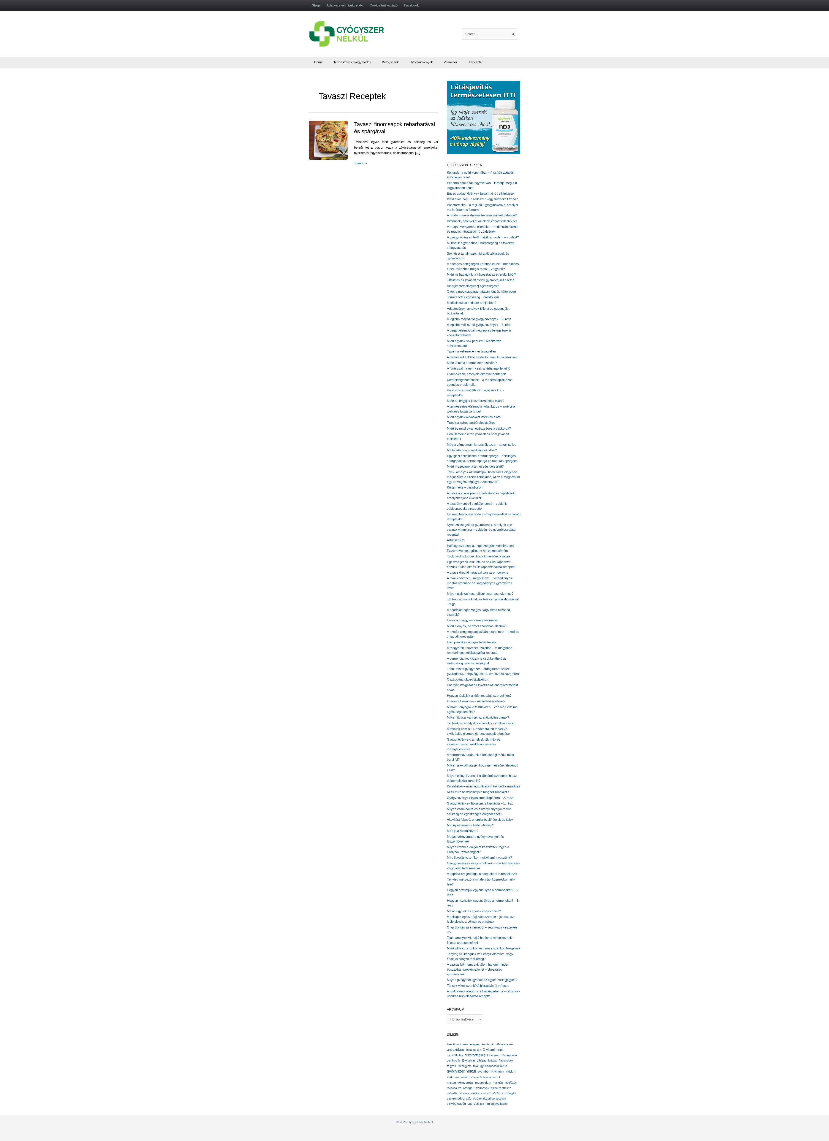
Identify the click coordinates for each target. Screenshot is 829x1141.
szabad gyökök (490, 1093)
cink (500, 1049)
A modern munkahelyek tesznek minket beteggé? (482, 215)
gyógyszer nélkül (461, 1071)
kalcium (511, 1071)
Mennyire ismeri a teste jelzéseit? (470, 825)
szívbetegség (456, 1103)
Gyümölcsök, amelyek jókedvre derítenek (476, 374)
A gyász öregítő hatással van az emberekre (477, 572)
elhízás (481, 1060)
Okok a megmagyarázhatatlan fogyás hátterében (481, 291)
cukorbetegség (475, 1055)
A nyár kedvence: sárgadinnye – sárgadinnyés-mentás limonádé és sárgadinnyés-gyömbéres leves (480, 583)
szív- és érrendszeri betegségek (486, 1098)
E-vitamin (468, 1060)
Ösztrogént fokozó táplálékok (467, 679)
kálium (464, 1077)
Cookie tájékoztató (384, 5)
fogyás (451, 1066)
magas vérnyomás (460, 1082)
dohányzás (453, 1060)
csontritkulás (455, 1055)
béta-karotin (473, 1049)
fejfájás (492, 1060)
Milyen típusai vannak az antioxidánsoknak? (478, 717)
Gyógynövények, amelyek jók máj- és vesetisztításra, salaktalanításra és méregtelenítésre (473, 744)
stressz (464, 1093)
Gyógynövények (421, 62)
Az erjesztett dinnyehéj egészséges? (473, 286)
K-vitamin (497, 1071)
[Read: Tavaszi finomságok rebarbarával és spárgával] (335, 140)
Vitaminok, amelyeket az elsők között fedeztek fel (482, 221)
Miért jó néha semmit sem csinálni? (472, 363)
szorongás (509, 1093)
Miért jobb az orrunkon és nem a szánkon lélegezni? (483, 948)
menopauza (454, 1088)
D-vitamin (493, 1055)
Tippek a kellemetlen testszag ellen (471, 351)
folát (476, 1066)
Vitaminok (451, 62)
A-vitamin (488, 1044)
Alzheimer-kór (505, 1044)
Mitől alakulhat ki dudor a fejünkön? (471, 303)
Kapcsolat (475, 62)
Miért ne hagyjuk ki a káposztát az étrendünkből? (481, 274)
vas (470, 1103)
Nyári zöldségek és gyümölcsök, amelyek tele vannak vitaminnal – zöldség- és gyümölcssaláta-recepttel (481, 529)
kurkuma (453, 1077)
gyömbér (484, 1071)
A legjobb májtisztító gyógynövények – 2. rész (479, 319)
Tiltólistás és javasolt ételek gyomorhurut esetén (480, 280)
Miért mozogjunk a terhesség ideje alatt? (475, 466)
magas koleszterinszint (485, 1077)
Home (318, 62)
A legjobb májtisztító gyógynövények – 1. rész (479, 325)
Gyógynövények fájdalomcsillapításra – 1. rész (480, 803)
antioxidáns (456, 1049)
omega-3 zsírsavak (476, 1088)
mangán (498, 1082)
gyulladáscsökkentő (493, 1066)
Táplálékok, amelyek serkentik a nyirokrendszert (481, 723)
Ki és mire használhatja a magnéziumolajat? (478, 792)
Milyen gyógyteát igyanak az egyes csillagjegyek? (482, 980)
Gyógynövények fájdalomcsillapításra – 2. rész (480, 798)
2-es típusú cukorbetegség (463, 1044)
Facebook (411, 5)
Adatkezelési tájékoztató (344, 5)
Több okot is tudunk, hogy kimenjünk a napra (478, 556)
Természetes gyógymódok (352, 62)
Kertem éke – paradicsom (465, 487)
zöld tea (479, 1103)
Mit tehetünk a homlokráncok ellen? (472, 450)
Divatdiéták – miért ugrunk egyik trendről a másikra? (483, 786)
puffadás (452, 1093)
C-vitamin (489, 1049)
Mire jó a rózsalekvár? (462, 831)
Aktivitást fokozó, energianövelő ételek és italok (480, 819)
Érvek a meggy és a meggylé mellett (472, 620)
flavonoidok (506, 1060)
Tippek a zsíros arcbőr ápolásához (471, 422)
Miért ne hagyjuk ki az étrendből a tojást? (475, 401)
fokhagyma (464, 1066)
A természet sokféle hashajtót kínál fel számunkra (482, 357)
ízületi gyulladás (497, 1103)
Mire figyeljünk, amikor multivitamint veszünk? (479, 857)
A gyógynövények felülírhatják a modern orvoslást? (483, 237)
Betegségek (390, 62)
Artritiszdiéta (455, 540)
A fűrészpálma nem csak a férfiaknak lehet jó (478, 368)
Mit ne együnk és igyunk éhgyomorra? (474, 911)
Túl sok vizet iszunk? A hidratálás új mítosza (478, 985)
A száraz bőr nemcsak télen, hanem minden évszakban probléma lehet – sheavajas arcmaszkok (478, 969)
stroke (475, 1093)
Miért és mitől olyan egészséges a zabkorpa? (479, 428)
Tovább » (360, 163)
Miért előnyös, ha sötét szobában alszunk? (477, 626)
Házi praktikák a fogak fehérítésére (471, 642)
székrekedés (455, 1098)
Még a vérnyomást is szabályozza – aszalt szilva (481, 444)
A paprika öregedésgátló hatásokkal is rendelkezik (482, 874)
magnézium (483, 1082)
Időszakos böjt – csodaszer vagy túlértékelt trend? (482, 199)
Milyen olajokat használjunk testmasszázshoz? (480, 593)
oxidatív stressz (501, 1088)
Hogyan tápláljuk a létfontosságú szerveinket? (479, 695)
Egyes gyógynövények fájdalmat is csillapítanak (480, 193)
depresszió (509, 1055)
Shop (316, 5)
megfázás (511, 1082)
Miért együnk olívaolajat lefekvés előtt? (474, 417)
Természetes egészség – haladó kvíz (473, 297)
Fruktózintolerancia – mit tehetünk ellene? (476, 701)
